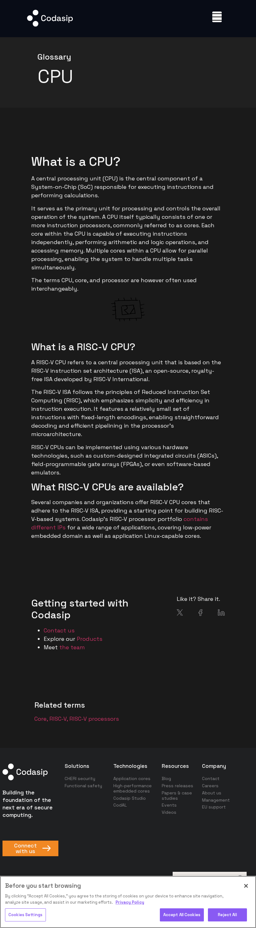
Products (89, 638)
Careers (210, 785)
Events (169, 805)
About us (211, 793)
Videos (169, 812)
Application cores (131, 778)
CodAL (120, 805)
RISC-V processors (94, 718)
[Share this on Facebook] (201, 613)
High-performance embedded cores (132, 788)
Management (216, 800)
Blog (166, 778)
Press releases (177, 785)
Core (40, 718)
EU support (214, 807)
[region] (128, 902)
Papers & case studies (177, 795)
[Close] (246, 886)
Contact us (59, 630)
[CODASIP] (50, 25)
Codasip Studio (129, 798)
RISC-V (57, 718)
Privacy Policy (130, 902)
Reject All (227, 914)
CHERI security (80, 778)
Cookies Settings (25, 914)
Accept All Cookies (181, 914)
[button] (217, 17)
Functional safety (83, 785)
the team (72, 647)
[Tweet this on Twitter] (180, 613)
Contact (210, 778)
